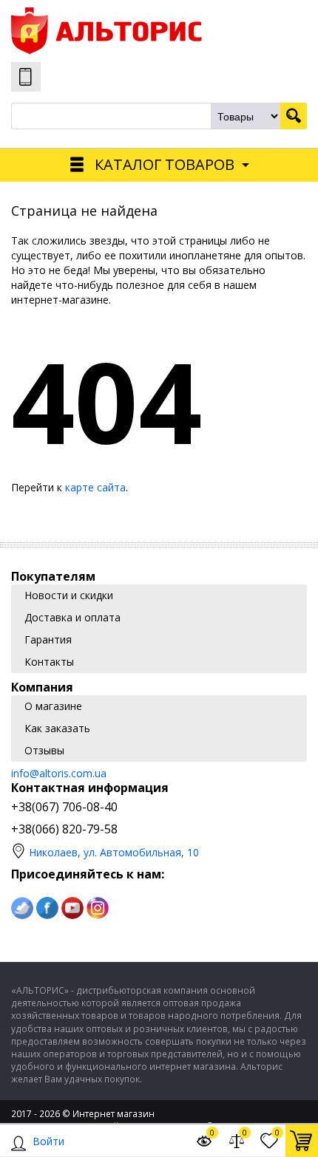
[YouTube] (72, 908)
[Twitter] (22, 908)
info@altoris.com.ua (58, 773)
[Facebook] (47, 908)
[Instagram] (98, 908)
